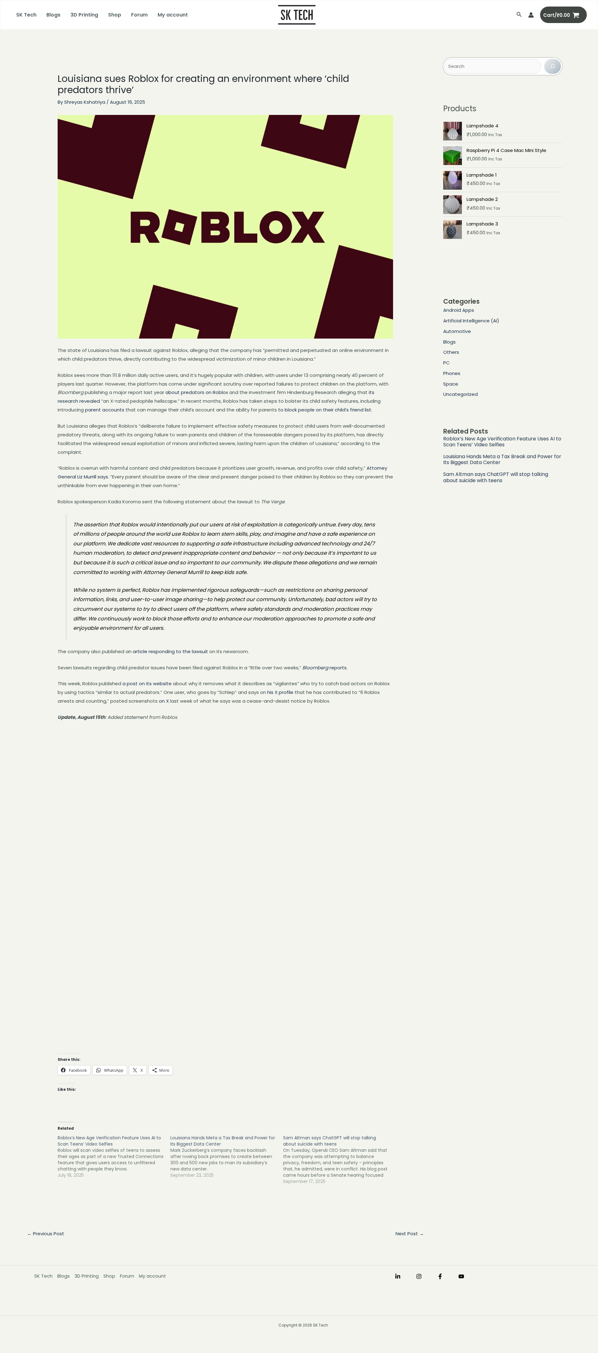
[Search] (552, 66)
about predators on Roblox (196, 392)
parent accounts (104, 409)
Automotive (457, 331)
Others (451, 352)
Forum (139, 14)
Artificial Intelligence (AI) (471, 320)
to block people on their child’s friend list (324, 409)
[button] (519, 15)
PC (446, 362)
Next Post (410, 1233)
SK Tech (26, 14)
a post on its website (147, 683)
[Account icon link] (531, 15)
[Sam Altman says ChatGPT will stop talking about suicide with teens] (339, 1159)
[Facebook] (440, 1276)
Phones (451, 373)
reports (324, 667)
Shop (114, 14)
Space (450, 384)
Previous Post (45, 1233)
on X (164, 701)
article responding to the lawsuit (170, 651)
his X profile (280, 692)
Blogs (53, 14)
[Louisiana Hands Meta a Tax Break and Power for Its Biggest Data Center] (226, 1156)
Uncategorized (460, 394)
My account (173, 14)
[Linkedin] (398, 1276)
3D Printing (84, 14)
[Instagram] (419, 1276)
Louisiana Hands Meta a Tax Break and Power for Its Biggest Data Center (502, 459)
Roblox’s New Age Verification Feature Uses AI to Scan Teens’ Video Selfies (502, 442)
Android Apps (458, 310)
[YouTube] (461, 1276)
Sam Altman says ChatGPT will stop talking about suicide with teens (495, 477)
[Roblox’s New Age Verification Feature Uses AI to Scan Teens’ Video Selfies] (114, 1156)
